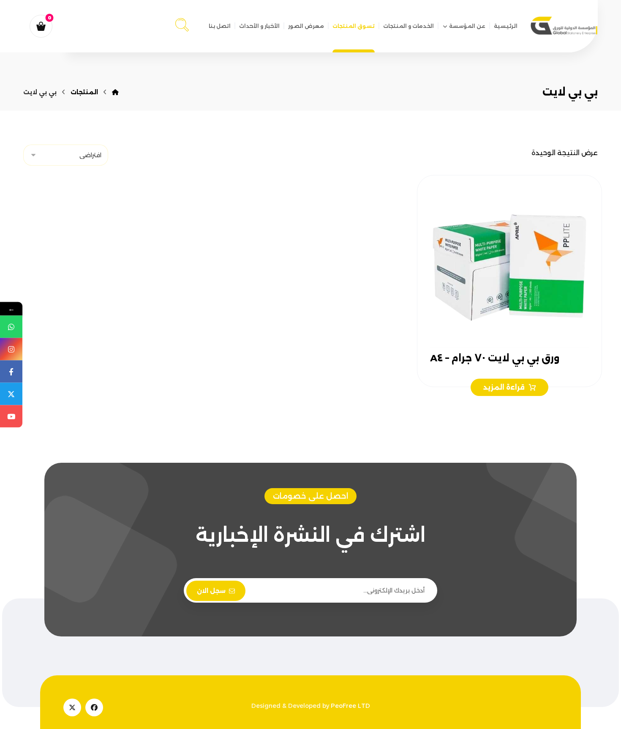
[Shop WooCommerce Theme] (564, 25)
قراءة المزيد (504, 387)
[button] (182, 23)
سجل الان (211, 591)
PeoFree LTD (350, 706)
